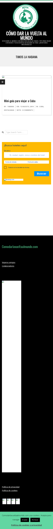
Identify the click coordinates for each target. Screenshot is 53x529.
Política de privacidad (10, 487)
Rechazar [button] (35, 520)
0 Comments (27, 110)
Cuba (41, 106)
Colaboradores (8, 266)
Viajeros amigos (8, 262)
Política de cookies (9, 490)
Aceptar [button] (25, 520)
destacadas (9, 110)
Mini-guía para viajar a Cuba (19, 100)
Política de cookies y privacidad (26, 525)
